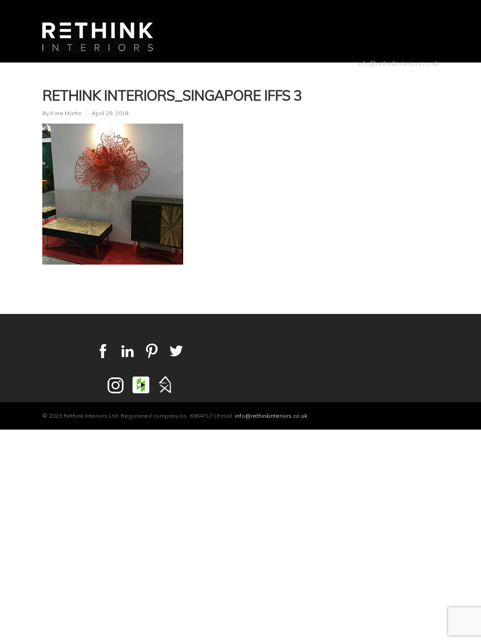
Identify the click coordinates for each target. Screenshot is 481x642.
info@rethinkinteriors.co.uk (398, 63)
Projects (258, 77)
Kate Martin (66, 113)
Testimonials (320, 77)
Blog (372, 77)
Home (161, 77)
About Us (205, 77)
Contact (413, 77)
